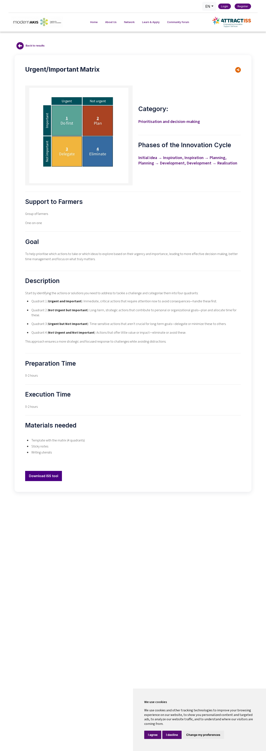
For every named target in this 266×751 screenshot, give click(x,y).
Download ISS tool (43, 476)
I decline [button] (172, 734)
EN (207, 6)
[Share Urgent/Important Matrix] (238, 70)
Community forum (178, 22)
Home (94, 22)
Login (224, 6)
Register (243, 6)
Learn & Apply (151, 22)
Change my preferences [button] (203, 734)
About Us (111, 22)
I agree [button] (153, 734)
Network (129, 22)
